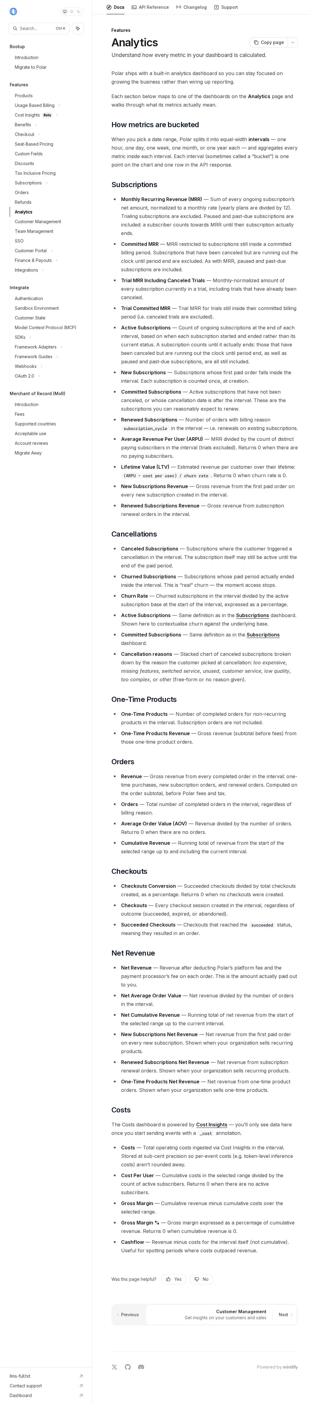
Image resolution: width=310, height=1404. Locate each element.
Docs (119, 7)
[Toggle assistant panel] (77, 28)
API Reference (154, 7)
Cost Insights (211, 1125)
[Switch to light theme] (72, 11)
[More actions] (293, 42)
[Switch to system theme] (65, 11)
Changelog (195, 7)
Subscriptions (252, 615)
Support (229, 7)
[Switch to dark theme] (79, 11)
